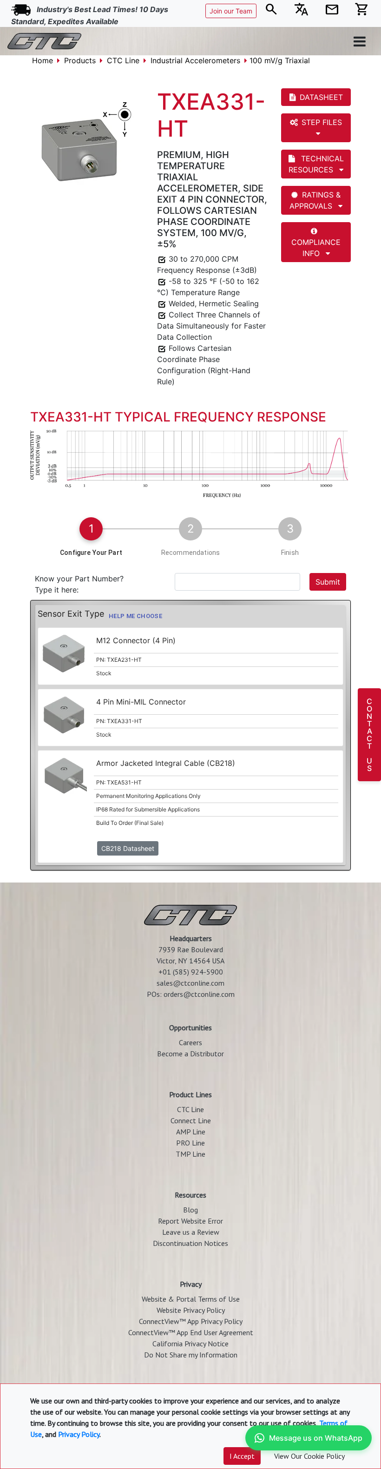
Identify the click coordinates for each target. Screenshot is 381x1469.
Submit (327, 581)
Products (80, 60)
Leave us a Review (190, 1232)
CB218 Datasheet (127, 848)
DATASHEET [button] (321, 97)
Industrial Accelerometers (195, 60)
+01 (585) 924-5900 (190, 971)
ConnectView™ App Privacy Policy (191, 1321)
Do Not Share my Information (190, 1354)
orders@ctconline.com (199, 994)
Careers (190, 1042)
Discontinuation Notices (190, 1243)
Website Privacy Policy (191, 1310)
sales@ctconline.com (190, 983)
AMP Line (190, 1131)
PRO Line (190, 1142)
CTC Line (123, 60)
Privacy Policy (78, 1434)
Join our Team (231, 11)
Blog (190, 1209)
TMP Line (190, 1154)
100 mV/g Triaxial (280, 60)
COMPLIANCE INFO (316, 247)
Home (42, 60)
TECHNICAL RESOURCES (316, 164)
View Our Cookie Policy (309, 1456)
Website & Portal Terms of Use (191, 1299)
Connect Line (191, 1120)
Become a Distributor (190, 1053)
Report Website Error (190, 1220)
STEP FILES (322, 122)
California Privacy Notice (190, 1343)
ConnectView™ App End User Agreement (190, 1332)
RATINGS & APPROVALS (315, 200)
